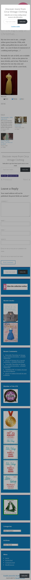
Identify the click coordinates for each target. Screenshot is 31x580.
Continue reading (15, 26)
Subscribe (22, 22)
